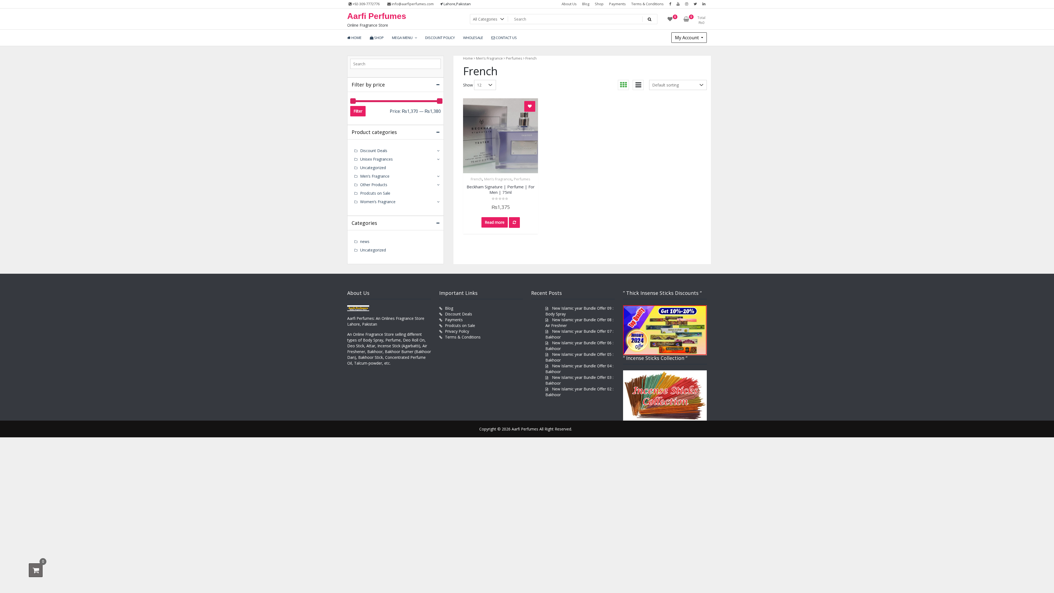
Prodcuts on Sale (375, 193)
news (364, 241)
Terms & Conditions (647, 3)
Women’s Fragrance (378, 201)
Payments (617, 3)
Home (468, 58)
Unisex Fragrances (376, 159)
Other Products (373, 184)
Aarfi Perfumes (376, 16)
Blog (585, 3)
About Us (569, 3)
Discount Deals (373, 150)
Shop (599, 3)
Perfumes (514, 58)
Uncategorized (373, 167)
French (476, 179)
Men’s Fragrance (489, 58)
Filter (358, 111)
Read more (494, 222)
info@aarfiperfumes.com (412, 3)
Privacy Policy (457, 331)
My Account (687, 38)
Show (468, 85)
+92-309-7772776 (366, 3)
